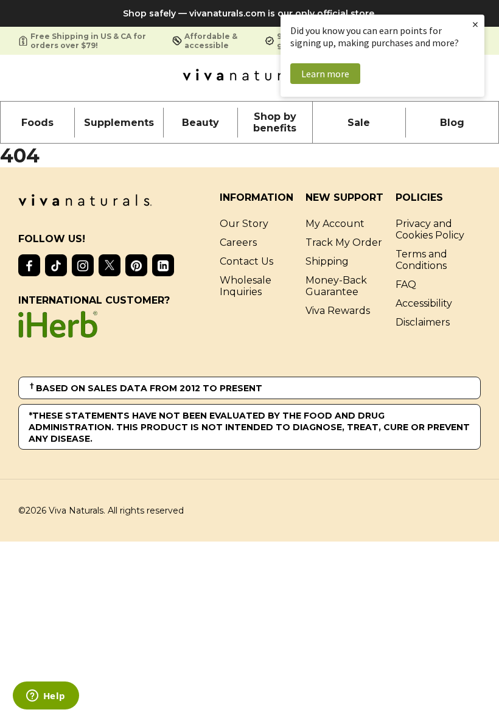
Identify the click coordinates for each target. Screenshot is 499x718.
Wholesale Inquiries (245, 286)
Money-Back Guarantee (336, 286)
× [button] (475, 24)
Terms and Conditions (421, 259)
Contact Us (246, 261)
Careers (238, 242)
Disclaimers (423, 322)
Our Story (244, 223)
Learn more (325, 74)
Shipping (327, 261)
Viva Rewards (337, 310)
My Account (335, 223)
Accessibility (424, 303)
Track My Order (343, 242)
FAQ (406, 284)
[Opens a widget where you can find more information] (45, 696)
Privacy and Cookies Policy (430, 229)
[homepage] (249, 77)
